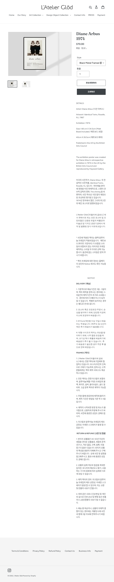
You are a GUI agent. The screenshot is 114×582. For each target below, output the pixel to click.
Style (79, 57)
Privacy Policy (38, 551)
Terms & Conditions (20, 551)
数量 (79, 69)
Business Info (85, 551)
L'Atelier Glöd (18, 576)
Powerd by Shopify (29, 576)
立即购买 (91, 92)
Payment (98, 551)
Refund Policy (55, 551)
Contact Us (70, 551)
